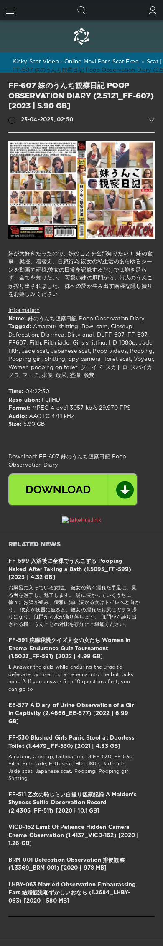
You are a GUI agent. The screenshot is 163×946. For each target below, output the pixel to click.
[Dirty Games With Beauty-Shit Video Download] (81, 36)
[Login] (153, 10)
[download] (73, 489)
